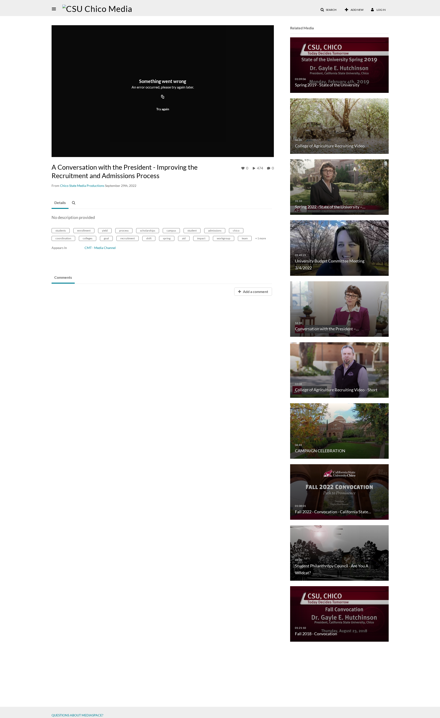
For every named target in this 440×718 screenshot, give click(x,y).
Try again (162, 109)
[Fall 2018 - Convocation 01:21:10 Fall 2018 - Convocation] (339, 613)
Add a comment (255, 291)
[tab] (60, 203)
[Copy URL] (162, 97)
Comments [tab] (63, 277)
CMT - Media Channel (100, 248)
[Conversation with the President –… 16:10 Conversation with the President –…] (339, 308)
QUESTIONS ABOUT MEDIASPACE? (77, 715)
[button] (55, 9)
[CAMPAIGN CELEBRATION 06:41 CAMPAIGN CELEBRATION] (339, 430)
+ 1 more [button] (260, 238)
